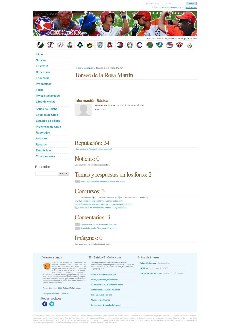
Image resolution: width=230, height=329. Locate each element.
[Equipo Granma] (169, 49)
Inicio (78, 68)
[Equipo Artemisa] (60, 49)
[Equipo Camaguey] (139, 49)
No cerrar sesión (162, 8)
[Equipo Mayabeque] (70, 49)
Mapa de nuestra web (100, 300)
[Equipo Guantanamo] (189, 49)
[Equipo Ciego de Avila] (129, 49)
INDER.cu (154, 268)
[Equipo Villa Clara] (109, 49)
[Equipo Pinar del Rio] (40, 49)
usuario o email (152, 4)
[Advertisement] (136, 57)
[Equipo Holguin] (159, 49)
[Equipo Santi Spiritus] (119, 49)
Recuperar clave (177, 8)
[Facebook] (44, 306)
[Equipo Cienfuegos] (100, 49)
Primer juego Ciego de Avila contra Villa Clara (98, 224)
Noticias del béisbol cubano (103, 275)
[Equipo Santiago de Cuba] (179, 49)
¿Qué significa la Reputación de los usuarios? (93, 149)
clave (169, 4)
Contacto (64, 293)
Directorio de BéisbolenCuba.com (106, 305)
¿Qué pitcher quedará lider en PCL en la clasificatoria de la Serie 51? (105, 204)
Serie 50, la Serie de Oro (101, 295)
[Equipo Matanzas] (90, 49)
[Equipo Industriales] (50, 49)
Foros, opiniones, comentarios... (105, 280)
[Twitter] (51, 306)
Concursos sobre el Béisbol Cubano (107, 285)
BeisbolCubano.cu (155, 263)
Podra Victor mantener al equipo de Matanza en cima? (102, 181)
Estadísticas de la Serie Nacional (105, 290)
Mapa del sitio (53, 293)
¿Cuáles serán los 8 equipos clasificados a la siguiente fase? (102, 208)
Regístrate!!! (191, 8)
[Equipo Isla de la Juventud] (80, 49)
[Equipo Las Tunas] (149, 49)
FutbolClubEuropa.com (161, 273)
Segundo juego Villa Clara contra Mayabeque (98, 228)
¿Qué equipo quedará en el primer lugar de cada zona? (99, 201)
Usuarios (88, 68)
